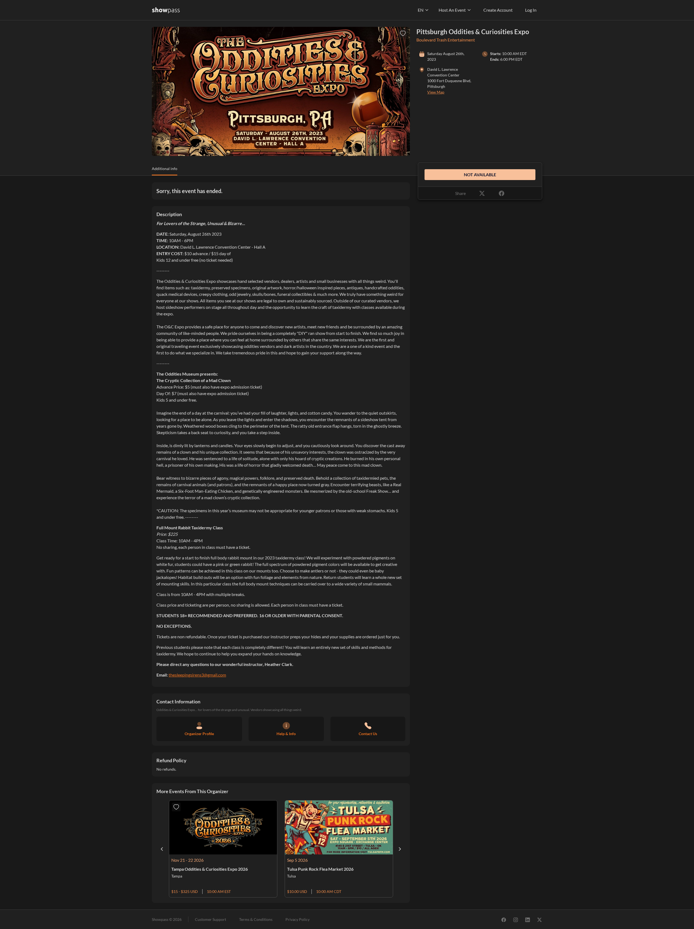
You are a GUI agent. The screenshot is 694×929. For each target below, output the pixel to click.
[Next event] (399, 849)
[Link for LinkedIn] (527, 919)
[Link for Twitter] (539, 919)
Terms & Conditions (255, 919)
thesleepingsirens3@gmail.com (197, 674)
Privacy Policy (297, 919)
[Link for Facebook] (503, 919)
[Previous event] (161, 849)
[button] (164, 170)
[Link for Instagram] (515, 919)
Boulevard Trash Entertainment (445, 39)
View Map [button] (435, 92)
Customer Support (210, 919)
